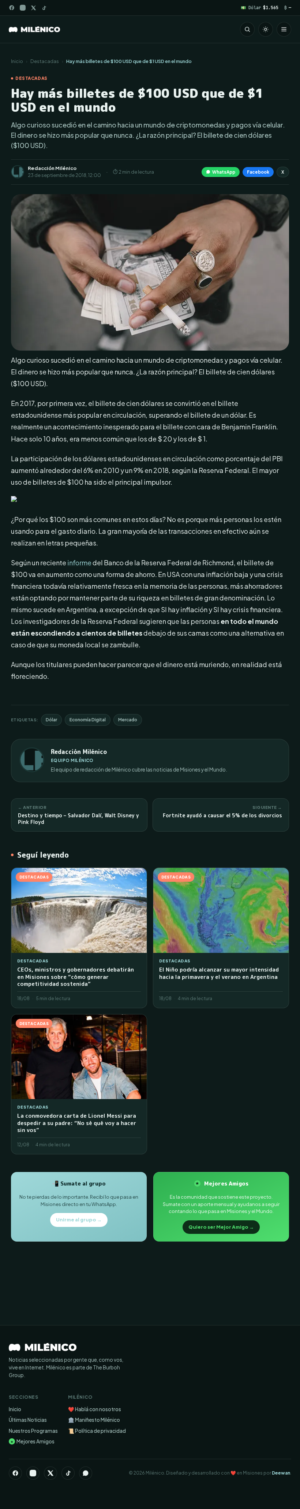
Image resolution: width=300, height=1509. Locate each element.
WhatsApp (223, 172)
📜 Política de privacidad (97, 1431)
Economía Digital (88, 719)
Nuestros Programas (33, 1431)
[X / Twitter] (33, 8)
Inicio (17, 61)
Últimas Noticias (28, 1420)
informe (79, 562)
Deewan (281, 1473)
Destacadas (44, 61)
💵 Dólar (259, 7)
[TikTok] (44, 8)
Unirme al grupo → (79, 1220)
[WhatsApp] (85, 1473)
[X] (50, 1473)
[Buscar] (247, 29)
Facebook (258, 172)
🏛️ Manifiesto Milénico (94, 1420)
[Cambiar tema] (265, 29)
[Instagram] (23, 8)
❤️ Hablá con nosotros (94, 1409)
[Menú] (284, 29)
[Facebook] (12, 8)
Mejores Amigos (32, 1441)
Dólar (51, 719)
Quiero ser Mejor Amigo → (221, 1227)
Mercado (127, 719)
